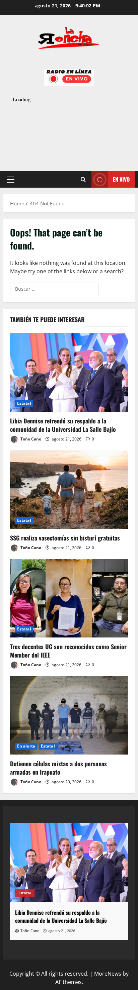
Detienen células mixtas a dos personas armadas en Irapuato (58, 767)
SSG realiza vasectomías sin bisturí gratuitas (65, 537)
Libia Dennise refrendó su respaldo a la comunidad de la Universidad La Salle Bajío (63, 424)
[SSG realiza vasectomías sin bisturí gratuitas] (69, 489)
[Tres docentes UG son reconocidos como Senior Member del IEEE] (69, 598)
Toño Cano (30, 439)
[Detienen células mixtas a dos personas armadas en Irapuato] (69, 715)
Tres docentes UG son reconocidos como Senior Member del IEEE (68, 650)
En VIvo (121, 179)
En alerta (26, 746)
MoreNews (107, 973)
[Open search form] (83, 179)
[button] (10, 180)
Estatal (24, 403)
